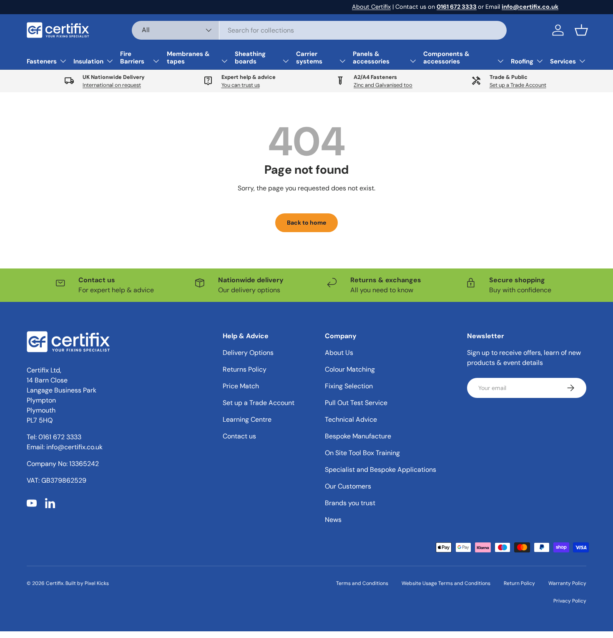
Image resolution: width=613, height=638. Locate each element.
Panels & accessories (371, 58)
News (333, 519)
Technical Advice (351, 419)
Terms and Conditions (362, 583)
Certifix (54, 583)
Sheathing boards (250, 58)
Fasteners (42, 61)
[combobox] (319, 30)
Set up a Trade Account (518, 85)
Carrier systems (309, 58)
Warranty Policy (567, 583)
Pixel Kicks (97, 583)
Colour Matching (350, 369)
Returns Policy (244, 369)
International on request (112, 85)
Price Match (241, 386)
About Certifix (371, 6)
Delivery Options (248, 352)
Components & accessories (446, 58)
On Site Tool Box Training (362, 452)
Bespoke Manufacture (358, 436)
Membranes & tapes (188, 58)
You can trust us (240, 85)
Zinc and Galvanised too (383, 85)
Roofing (522, 61)
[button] (581, 30)
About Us (339, 352)
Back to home (306, 222)
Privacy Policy (569, 600)
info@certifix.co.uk (74, 447)
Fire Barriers (132, 58)
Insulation (88, 61)
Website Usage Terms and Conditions (446, 583)
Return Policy (519, 583)
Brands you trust (350, 503)
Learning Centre (247, 419)
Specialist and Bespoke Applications (380, 469)
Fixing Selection (349, 386)
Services (563, 61)
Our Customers (348, 486)
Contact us (239, 436)
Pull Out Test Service (356, 402)
